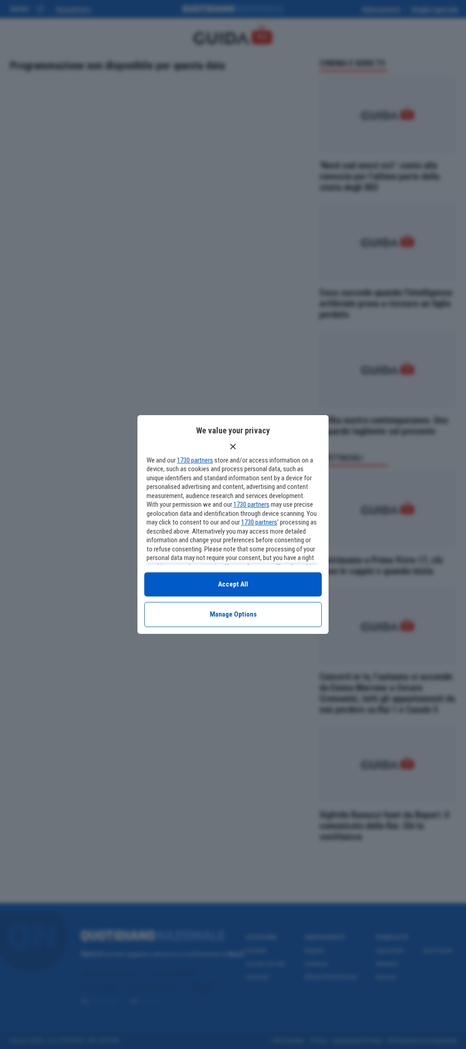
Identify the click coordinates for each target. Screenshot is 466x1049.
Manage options (233, 614)
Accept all (233, 584)
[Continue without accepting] (233, 446)
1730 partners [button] (195, 460)
